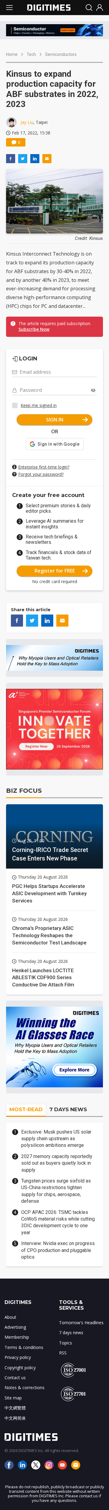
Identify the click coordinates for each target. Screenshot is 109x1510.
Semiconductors (61, 54)
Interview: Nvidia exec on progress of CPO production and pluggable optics (58, 1250)
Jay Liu (27, 122)
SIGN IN (54, 419)
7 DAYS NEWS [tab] (68, 1109)
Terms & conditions (24, 1347)
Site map (13, 1398)
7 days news (71, 1332)
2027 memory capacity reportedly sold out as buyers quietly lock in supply (56, 1163)
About (10, 1317)
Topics (65, 1343)
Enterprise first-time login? (43, 467)
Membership (17, 1337)
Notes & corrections (25, 1387)
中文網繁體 (15, 1408)
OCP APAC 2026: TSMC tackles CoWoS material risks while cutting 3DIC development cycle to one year (58, 1222)
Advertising (15, 1327)
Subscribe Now (33, 329)
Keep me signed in (39, 405)
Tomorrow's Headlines (81, 1322)
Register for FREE (55, 570)
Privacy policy (18, 1357)
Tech (31, 54)
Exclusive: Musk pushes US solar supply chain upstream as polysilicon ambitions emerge (56, 1138)
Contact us (15, 1377)
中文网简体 (15, 1418)
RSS (63, 1353)
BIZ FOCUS (24, 790)
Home (12, 54)
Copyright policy (20, 1367)
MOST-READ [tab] (26, 1109)
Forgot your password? (41, 474)
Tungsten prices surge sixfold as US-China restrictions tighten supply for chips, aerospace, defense (56, 1191)
